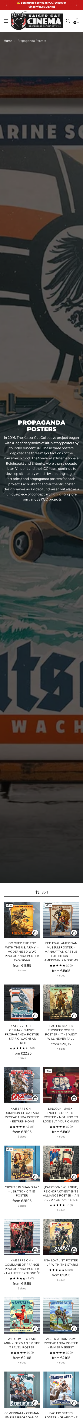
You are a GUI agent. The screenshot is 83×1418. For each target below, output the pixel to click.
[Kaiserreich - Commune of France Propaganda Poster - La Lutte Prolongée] (22, 1237)
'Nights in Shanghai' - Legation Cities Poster (22, 1191)
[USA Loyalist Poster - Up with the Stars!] (61, 1237)
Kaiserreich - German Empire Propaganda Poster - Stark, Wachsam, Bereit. (22, 1034)
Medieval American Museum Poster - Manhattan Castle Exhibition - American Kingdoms (61, 951)
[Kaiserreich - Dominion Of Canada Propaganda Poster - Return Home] (22, 1085)
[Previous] (6, 5)
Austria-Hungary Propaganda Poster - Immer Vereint (61, 1343)
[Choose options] (35, 933)
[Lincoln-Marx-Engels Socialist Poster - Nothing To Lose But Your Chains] (61, 1085)
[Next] (76, 5)
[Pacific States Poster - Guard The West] (61, 1390)
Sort (45, 892)
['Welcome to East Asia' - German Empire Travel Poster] (22, 1315)
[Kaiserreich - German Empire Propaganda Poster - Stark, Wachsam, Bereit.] (22, 1003)
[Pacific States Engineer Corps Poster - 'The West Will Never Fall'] (61, 1003)
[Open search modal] (67, 20)
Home (8, 41)
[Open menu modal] (6, 20)
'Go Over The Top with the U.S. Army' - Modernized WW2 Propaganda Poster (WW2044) (22, 951)
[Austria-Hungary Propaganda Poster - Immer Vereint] (61, 1315)
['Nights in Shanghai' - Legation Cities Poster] (22, 1164)
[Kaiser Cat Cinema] (37, 20)
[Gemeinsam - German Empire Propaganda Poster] (22, 1390)
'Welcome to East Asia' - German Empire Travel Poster (22, 1343)
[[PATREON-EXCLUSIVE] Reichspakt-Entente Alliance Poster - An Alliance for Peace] (61, 1164)
